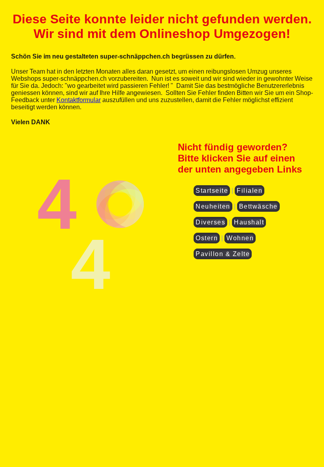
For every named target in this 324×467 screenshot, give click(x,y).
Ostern (207, 238)
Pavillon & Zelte (223, 254)
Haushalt (249, 222)
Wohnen (240, 238)
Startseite (212, 190)
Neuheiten (213, 206)
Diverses (210, 222)
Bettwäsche (258, 206)
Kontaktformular (79, 100)
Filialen (249, 190)
